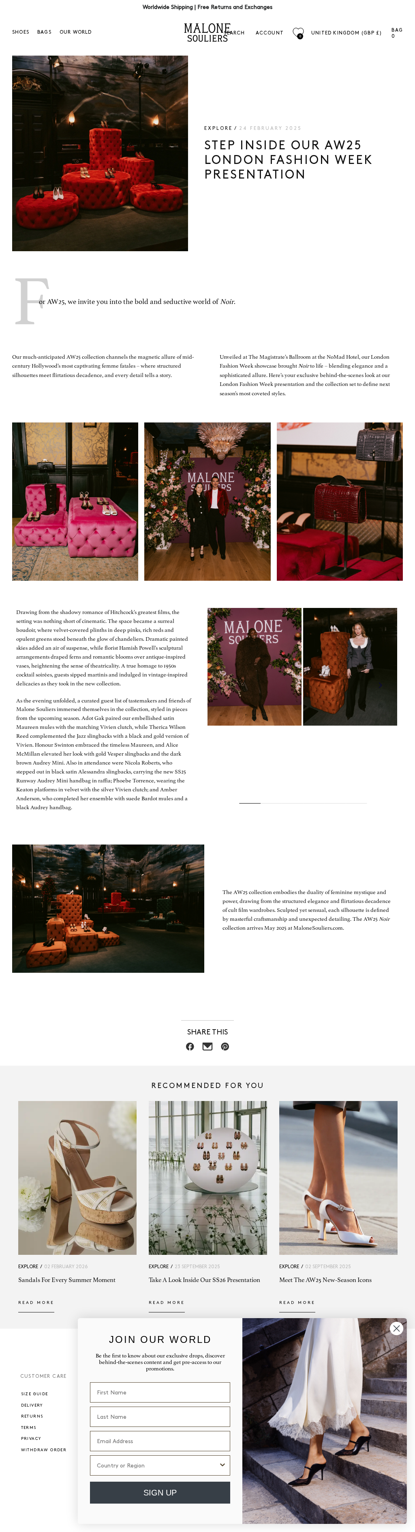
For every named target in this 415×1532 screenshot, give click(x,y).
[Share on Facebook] (190, 1049)
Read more (36, 1303)
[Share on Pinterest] (225, 1049)
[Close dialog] (396, 1328)
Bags (44, 32)
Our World (76, 32)
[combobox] (157, 1465)
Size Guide (34, 1394)
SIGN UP (160, 1492)
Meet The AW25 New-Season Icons (325, 1280)
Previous (220, 685)
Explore (218, 128)
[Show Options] (222, 1465)
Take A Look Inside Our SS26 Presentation (204, 1280)
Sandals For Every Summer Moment (67, 1280)
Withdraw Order (44, 1450)
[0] (298, 32)
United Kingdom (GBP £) (346, 33)
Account (270, 33)
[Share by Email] (207, 1049)
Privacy (31, 1439)
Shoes (20, 32)
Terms (28, 1428)
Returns (32, 1416)
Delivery (32, 1405)
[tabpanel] (255, 667)
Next (380, 685)
